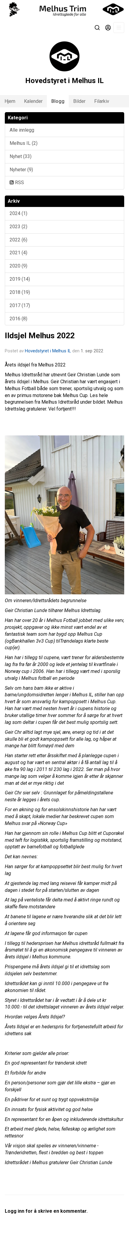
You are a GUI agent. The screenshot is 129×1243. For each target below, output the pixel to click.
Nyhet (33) (21, 156)
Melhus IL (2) (24, 143)
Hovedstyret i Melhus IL (48, 351)
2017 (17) (20, 305)
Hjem (9, 101)
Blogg (57, 101)
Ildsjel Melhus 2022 (40, 335)
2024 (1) (18, 213)
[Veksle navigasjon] (118, 27)
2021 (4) (18, 252)
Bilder (79, 101)
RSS (19, 182)
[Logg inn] (108, 27)
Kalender (33, 101)
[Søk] (97, 27)
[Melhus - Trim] (64, 9)
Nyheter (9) (21, 169)
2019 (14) (20, 279)
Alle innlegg (22, 130)
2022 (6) (18, 240)
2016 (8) (18, 318)
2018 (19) (20, 292)
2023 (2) (18, 226)
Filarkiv (101, 101)
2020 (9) (18, 266)
